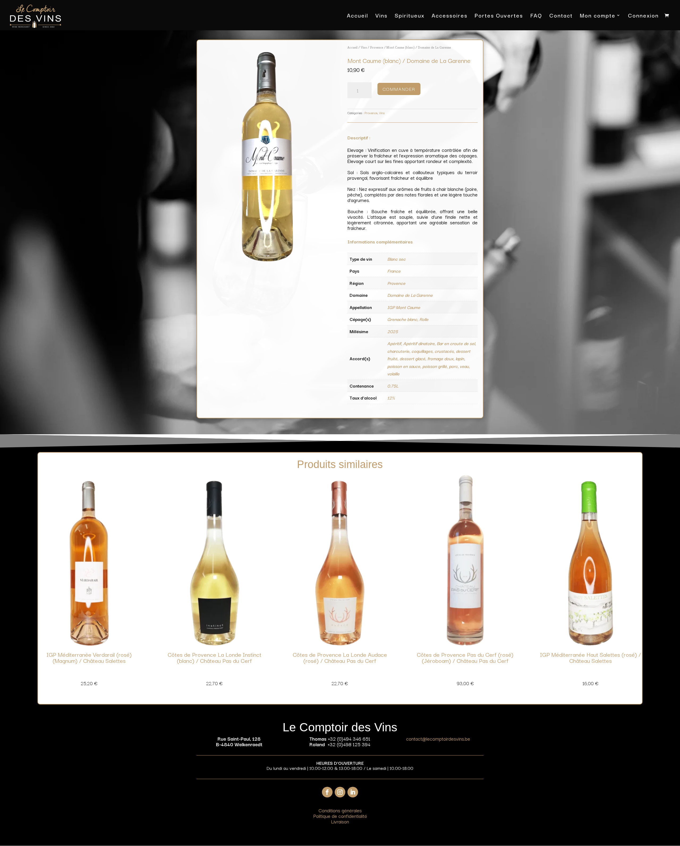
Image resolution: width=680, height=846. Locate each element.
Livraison (340, 821)
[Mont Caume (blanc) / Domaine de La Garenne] (267, 260)
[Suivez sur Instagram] (340, 792)
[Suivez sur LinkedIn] (352, 792)
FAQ (536, 16)
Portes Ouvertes (499, 16)
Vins (381, 16)
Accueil (357, 16)
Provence (376, 47)
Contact (561, 16)
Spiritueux (409, 16)
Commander (399, 88)
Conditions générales (340, 810)
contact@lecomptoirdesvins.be (438, 738)
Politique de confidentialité (340, 815)
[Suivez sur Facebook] (327, 792)
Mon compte (597, 16)
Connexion (643, 16)
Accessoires (450, 16)
